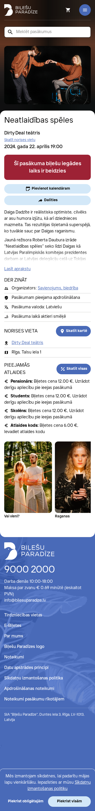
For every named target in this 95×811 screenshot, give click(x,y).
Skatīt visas (76, 369)
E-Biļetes (12, 626)
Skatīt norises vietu (19, 140)
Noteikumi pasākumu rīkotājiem (34, 699)
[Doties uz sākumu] (29, 551)
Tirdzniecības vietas (23, 615)
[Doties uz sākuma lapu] (20, 10)
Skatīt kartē (76, 331)
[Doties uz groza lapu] (61, 10)
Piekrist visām (69, 801)
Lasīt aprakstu (17, 269)
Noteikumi (14, 657)
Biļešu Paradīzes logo (24, 647)
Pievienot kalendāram (51, 188)
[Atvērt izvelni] (85, 10)
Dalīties (51, 200)
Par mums (13, 636)
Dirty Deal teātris (27, 343)
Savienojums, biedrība (58, 288)
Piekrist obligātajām (25, 801)
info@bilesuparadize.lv (25, 600)
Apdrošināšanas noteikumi (29, 689)
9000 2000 (29, 570)
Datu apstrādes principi (26, 668)
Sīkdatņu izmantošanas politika (33, 678)
